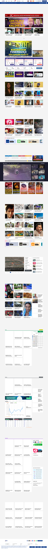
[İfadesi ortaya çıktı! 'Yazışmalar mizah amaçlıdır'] (27, 442)
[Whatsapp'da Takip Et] (41, 442)
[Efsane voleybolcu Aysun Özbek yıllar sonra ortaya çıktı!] (26, 56)
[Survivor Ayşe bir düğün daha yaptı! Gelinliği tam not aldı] (9, 89)
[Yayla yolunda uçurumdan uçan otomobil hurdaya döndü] (28, 233)
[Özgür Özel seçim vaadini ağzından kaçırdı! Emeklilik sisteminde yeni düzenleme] (17, 56)
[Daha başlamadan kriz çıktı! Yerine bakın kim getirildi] (9, 291)
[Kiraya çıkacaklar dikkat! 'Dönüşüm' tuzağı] (35, 410)
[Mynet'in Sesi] (19, 74)
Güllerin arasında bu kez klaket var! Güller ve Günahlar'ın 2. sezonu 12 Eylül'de (28, 509)
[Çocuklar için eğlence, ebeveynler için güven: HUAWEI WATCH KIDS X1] (38, 84)
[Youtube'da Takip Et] (40, 442)
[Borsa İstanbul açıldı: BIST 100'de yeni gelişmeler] (18, 313)
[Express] (32, 1)
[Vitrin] (29, 1)
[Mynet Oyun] (9, 74)
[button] (30, 48)
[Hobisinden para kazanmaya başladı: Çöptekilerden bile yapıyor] (38, 523)
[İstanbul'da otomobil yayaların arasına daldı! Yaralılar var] (9, 56)
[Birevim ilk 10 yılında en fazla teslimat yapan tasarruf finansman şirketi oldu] (19, 505)
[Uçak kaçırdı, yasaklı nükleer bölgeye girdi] (6, 56)
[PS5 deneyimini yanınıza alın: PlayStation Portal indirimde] (19, 216)
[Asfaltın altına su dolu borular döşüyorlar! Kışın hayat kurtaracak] (35, 301)
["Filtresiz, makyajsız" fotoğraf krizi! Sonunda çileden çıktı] (18, 460)
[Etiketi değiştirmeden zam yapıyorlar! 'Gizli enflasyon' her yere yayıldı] (29, 403)
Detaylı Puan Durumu (40, 347)
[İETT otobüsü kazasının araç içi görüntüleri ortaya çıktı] (18, 48)
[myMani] (14, 1)
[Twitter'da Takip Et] (35, 442)
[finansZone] (37, 158)
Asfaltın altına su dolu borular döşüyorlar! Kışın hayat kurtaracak (40, 300)
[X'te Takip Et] (29, 540)
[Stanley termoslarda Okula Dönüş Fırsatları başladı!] (38, 93)
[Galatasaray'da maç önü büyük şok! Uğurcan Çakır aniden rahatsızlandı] (5, 56)
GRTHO (6, 425)
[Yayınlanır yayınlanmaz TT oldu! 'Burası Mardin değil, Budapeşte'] (28, 84)
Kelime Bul (36, 544)
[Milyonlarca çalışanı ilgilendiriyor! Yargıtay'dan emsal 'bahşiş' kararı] (35, 395)
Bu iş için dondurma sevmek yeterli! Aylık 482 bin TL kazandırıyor (40, 401)
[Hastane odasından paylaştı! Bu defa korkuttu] (28, 122)
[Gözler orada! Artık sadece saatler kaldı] (9, 385)
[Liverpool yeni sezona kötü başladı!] (18, 351)
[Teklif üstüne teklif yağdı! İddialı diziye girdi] (9, 469)
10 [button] (21, 272)
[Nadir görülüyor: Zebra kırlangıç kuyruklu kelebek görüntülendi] (35, 315)
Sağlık (20, 544)
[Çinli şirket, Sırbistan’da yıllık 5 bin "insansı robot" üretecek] (8, 56)
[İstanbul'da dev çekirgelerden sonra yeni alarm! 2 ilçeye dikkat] (12, 56)
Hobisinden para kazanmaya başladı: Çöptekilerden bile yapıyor (38, 527)
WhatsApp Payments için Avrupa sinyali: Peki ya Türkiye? (38, 509)
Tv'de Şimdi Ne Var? (35, 455)
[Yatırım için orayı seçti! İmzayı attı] (27, 464)
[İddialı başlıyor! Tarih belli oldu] (9, 225)
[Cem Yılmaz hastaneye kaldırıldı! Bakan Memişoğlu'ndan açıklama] (24, 22)
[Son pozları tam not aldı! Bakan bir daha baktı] (18, 469)
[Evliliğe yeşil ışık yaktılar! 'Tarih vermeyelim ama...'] (18, 486)
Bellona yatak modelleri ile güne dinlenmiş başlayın (18, 518)
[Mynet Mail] (46, 3)
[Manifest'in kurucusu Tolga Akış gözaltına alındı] (18, 451)
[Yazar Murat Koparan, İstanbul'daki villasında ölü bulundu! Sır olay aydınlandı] (18, 381)
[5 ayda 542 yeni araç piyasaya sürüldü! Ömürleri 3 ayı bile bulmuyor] (35, 405)
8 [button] (18, 272)
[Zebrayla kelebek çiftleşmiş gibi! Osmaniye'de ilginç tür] (35, 296)
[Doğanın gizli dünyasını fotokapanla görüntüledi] (28, 225)
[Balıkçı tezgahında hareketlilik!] (9, 233)
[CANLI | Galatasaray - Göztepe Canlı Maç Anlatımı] (18, 342)
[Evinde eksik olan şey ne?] (19, 122)
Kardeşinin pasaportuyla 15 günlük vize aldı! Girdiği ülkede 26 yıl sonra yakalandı (40, 306)
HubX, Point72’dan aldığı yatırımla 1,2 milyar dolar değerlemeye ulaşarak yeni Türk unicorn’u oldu (9, 509)
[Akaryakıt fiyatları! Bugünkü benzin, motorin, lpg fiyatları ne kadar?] (28, 131)
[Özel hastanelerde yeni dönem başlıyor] (27, 56)
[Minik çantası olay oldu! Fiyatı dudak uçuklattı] (27, 486)
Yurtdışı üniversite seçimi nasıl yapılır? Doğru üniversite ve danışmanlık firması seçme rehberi (19, 527)
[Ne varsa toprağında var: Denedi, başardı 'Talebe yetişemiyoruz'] (9, 523)
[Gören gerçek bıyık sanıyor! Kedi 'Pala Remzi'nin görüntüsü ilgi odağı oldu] (28, 207)
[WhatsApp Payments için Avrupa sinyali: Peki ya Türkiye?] (38, 505)
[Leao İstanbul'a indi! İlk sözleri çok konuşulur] (27, 356)
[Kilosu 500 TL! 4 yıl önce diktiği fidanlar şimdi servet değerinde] (9, 514)
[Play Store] (7, 544)
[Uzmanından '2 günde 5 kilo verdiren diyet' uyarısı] (19, 131)
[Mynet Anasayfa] (3, 1)
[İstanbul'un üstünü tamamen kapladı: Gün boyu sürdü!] (35, 310)
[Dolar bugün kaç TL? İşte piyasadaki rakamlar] (19, 207)
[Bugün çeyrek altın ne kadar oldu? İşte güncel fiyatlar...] (9, 131)
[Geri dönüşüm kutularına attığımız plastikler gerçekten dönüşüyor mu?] (18, 286)
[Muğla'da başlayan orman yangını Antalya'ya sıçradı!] (21, 56)
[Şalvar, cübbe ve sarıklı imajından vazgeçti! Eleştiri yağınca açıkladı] (9, 460)
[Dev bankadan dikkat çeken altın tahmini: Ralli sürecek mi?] (31, 56)
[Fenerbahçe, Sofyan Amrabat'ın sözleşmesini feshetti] (27, 334)
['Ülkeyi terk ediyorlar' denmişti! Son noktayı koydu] (29, 56)
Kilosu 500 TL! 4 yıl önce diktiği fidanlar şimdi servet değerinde (9, 518)
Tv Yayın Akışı (34, 453)
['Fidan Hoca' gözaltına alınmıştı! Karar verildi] (10, 56)
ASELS (24, 426)
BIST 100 (7, 402)
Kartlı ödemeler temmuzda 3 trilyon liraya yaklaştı (29, 527)
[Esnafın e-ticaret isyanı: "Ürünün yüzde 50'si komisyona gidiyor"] (35, 390)
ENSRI (15, 426)
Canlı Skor (41, 329)
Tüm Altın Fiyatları (27, 270)
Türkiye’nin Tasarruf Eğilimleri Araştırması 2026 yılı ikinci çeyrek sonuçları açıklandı (29, 518)
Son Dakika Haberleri (15, 543)
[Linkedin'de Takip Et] (38, 442)
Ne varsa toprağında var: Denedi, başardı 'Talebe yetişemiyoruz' (9, 527)
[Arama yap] (36, 1)
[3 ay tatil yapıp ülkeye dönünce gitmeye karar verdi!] (27, 451)
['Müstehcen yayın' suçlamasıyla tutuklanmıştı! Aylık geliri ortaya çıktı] (38, 229)
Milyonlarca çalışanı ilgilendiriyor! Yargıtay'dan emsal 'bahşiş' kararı (40, 396)
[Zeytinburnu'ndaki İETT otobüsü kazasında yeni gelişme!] (19, 84)
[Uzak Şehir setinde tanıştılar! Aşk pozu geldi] (27, 309)
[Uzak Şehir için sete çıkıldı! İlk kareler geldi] (9, 482)
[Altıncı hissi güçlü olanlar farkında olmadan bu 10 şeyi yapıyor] (38, 216)
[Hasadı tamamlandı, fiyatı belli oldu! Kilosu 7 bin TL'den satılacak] (27, 295)
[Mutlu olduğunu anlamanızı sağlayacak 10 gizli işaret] (19, 93)
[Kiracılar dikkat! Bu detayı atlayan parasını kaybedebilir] (15, 56)
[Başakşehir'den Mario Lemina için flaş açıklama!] (9, 351)
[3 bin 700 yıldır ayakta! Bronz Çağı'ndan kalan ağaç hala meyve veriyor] (28, 93)
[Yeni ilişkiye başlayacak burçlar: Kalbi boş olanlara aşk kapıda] (9, 122)
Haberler (14, 544)
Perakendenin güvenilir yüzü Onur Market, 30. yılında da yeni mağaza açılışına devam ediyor (38, 518)
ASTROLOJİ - (29, 73)
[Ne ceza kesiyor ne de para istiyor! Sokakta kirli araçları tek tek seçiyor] (38, 126)
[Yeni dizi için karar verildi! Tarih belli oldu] (18, 442)
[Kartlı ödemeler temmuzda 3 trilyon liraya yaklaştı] (28, 523)
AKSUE (15, 425)
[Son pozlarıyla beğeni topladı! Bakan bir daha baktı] (18, 477)
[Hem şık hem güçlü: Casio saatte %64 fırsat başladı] (18, 295)
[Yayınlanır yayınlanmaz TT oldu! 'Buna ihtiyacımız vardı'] (27, 477)
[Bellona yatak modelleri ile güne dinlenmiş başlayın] (19, 514)
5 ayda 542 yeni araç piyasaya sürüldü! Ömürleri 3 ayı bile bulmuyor (40, 406)
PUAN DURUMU (35, 331)
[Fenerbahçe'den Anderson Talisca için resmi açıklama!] (14, 56)
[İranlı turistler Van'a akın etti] (30, 56)
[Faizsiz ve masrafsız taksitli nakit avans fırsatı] (20, 56)
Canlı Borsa (29, 544)
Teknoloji (21, 543)
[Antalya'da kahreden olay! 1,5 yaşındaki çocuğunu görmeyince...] (27, 286)
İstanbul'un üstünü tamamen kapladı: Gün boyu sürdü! (40, 310)
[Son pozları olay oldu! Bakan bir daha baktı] (9, 446)
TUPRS (24, 425)
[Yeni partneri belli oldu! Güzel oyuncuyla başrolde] (9, 211)
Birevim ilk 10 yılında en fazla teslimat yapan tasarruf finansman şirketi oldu (19, 509)
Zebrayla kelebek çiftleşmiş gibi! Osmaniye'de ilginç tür (40, 295)
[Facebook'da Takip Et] (33, 442)
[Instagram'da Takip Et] (37, 442)
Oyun (35, 543)
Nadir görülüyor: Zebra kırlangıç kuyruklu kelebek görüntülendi (40, 315)
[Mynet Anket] (33, 1)
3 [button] (10, 272)
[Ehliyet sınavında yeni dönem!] (23, 56)
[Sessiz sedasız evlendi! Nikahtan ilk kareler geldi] (19, 56)
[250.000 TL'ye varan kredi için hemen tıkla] (13, 56)
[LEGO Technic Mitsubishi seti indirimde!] (19, 233)
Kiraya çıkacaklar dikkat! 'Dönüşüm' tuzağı (40, 410)
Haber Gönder (40, 540)
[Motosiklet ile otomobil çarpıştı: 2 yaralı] (18, 304)
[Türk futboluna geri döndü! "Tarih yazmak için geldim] (18, 334)
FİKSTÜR (40, 331)
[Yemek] (31, 1)
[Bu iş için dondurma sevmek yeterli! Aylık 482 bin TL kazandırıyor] (35, 400)
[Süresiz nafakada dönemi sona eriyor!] (24, 56)
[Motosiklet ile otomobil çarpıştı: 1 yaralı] (28, 216)
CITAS (6, 426)
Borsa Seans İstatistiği (30, 543)
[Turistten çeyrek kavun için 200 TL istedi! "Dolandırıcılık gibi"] (27, 381)
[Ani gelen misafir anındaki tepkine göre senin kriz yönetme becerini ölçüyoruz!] (19, 225)
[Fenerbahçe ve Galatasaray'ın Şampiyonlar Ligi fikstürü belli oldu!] (18, 56)
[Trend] (28, 1)
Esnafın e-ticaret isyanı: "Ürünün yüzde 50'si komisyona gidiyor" (40, 391)
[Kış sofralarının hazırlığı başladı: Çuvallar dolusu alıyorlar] (9, 313)
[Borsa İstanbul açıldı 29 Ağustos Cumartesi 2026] (9, 304)
